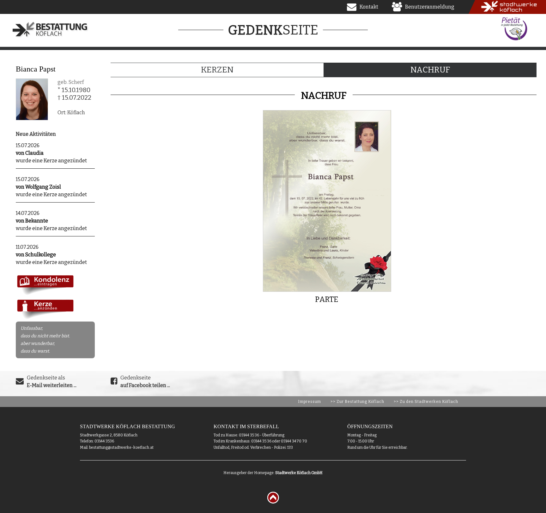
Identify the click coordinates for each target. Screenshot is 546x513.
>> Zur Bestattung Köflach (357, 401)
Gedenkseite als (51, 381)
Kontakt (369, 7)
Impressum (309, 401)
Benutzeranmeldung (429, 7)
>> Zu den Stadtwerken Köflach (426, 401)
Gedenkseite (145, 381)
